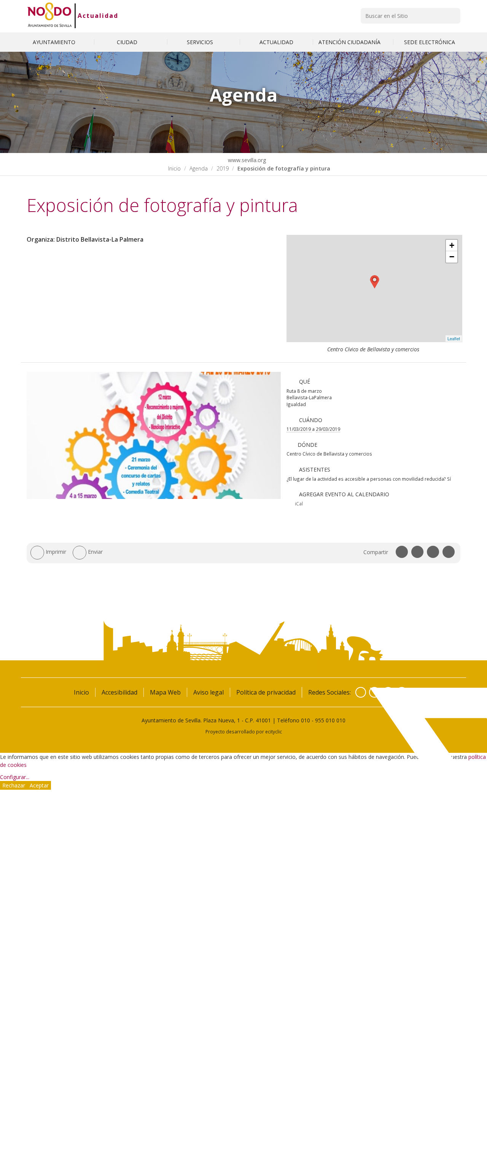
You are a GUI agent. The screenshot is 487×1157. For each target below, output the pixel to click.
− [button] (451, 256)
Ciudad (128, 42)
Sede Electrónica (429, 42)
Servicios (201, 42)
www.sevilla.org (246, 160)
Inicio (174, 168)
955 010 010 (330, 720)
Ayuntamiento (55, 42)
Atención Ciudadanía (350, 42)
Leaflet (453, 338)
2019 (222, 168)
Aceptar (39, 785)
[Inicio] (50, 15)
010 (305, 720)
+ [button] (451, 245)
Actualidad (98, 15)
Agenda (198, 168)
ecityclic (273, 731)
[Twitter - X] (374, 692)
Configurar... (14, 777)
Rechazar (13, 785)
